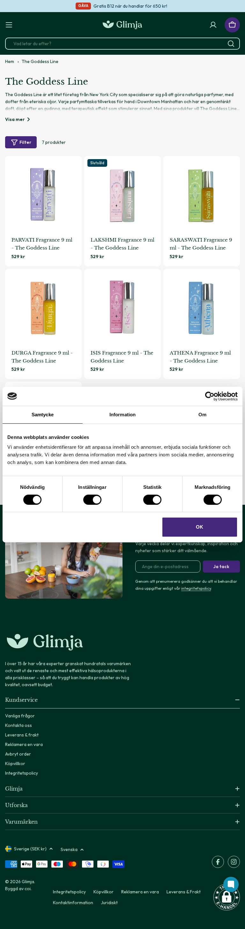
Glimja (28, 881)
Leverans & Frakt (184, 892)
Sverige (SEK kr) (30, 849)
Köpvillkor (103, 892)
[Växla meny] (9, 25)
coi (28, 888)
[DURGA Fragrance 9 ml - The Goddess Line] (43, 307)
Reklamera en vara (140, 892)
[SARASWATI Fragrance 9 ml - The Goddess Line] (201, 194)
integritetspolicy (196, 588)
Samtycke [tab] (43, 414)
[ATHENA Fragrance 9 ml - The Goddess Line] (201, 307)
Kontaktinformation (73, 902)
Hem (9, 61)
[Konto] (213, 25)
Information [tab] (122, 414)
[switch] (92, 500)
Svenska (69, 849)
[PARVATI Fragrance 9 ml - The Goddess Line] (43, 194)
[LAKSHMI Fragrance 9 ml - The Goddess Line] (122, 194)
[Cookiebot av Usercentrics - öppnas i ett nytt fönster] (210, 396)
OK (199, 527)
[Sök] (231, 43)
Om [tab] (202, 414)
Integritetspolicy (69, 892)
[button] (226, 897)
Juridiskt (109, 902)
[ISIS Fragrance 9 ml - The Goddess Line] (122, 307)
